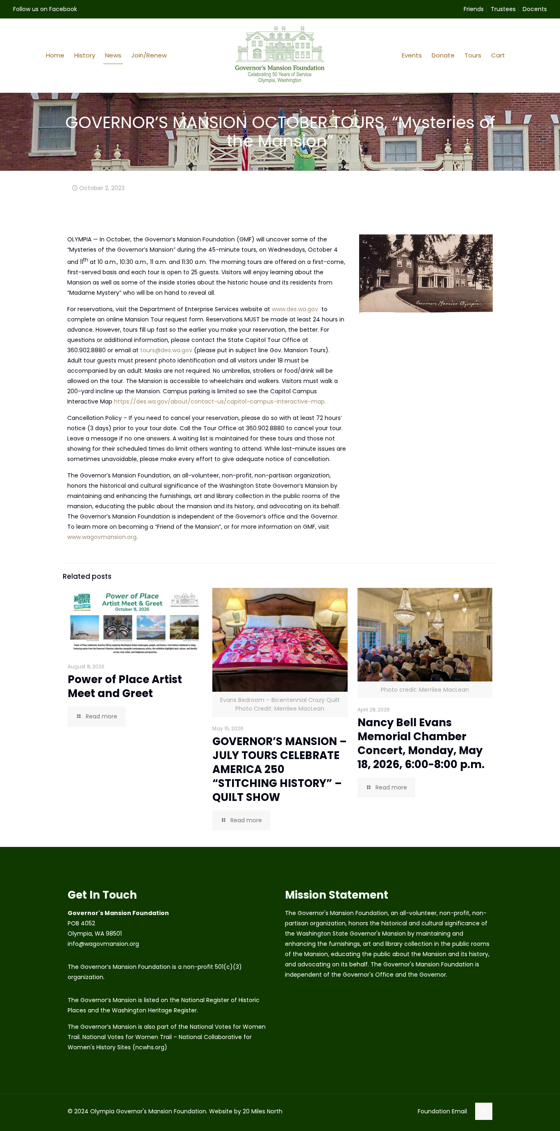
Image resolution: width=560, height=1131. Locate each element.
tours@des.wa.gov (166, 350)
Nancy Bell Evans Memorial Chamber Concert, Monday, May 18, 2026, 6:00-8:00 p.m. (421, 743)
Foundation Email (442, 1111)
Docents (535, 9)
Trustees (503, 9)
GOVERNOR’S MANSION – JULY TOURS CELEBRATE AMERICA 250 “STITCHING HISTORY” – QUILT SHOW (279, 769)
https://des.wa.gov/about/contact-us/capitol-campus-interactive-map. (220, 401)
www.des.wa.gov (295, 309)
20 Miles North (262, 1111)
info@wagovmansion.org (103, 944)
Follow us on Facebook (45, 9)
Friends (474, 9)
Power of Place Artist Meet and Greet (125, 686)
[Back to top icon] (483, 1111)
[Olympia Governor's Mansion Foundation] (280, 55)
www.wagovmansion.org (102, 537)
